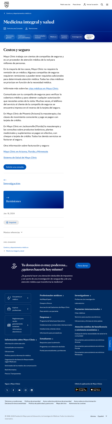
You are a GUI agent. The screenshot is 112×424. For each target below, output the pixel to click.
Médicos (53, 37)
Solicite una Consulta (15, 28)
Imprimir (12, 222)
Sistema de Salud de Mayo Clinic (20, 157)
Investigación (77, 37)
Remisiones (33, 28)
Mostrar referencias (12, 232)
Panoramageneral (10, 37)
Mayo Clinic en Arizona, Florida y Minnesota (26, 151)
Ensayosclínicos (64, 37)
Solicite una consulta (15, 167)
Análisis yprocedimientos (24, 37)
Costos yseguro (90, 37)
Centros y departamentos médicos (18, 13)
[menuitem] (10, 36)
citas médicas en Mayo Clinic (43, 88)
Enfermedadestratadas (40, 37)
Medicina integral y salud (29, 22)
